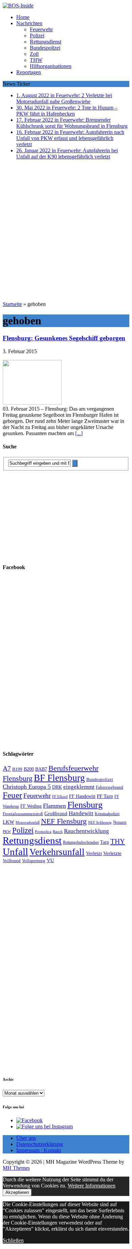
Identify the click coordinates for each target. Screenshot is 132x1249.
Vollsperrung (33, 860)
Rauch (58, 832)
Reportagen (28, 72)
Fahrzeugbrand (109, 787)
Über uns (26, 1138)
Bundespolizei (45, 48)
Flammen (54, 805)
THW (36, 60)
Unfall (15, 851)
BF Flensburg (59, 778)
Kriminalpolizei (107, 813)
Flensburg (85, 805)
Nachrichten (29, 23)
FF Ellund (60, 797)
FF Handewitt (82, 796)
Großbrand (55, 813)
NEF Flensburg (64, 821)
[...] (79, 433)
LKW (8, 822)
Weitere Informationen (91, 1185)
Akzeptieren (17, 1192)
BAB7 (41, 769)
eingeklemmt (78, 787)
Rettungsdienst (45, 42)
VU (50, 860)
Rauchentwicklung (86, 831)
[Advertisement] (66, 231)
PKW (7, 831)
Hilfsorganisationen (50, 66)
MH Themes (16, 1168)
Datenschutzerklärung (39, 1144)
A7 (7, 768)
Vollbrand (12, 860)
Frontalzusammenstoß (23, 813)
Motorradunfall (28, 822)
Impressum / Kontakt (38, 1150)
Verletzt (94, 853)
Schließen (13, 1240)
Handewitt (81, 813)
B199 (17, 769)
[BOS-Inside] (66, 6)
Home (22, 17)
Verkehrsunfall (57, 852)
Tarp (104, 842)
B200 (29, 769)
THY (117, 841)
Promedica (43, 831)
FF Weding (31, 806)
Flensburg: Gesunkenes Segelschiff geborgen (64, 338)
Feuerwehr (41, 29)
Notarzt (120, 822)
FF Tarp (105, 796)
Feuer (12, 795)
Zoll (34, 54)
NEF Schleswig (100, 822)
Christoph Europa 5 (27, 786)
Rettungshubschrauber (81, 842)
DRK (57, 787)
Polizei (37, 35)
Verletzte (112, 853)
